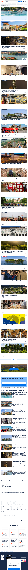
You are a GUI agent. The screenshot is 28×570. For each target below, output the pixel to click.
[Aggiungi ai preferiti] (26, 7)
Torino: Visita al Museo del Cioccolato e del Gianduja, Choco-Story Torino (5, 530)
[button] (14, 13)
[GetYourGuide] (2, 1)
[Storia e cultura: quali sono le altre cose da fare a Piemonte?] (26, 483)
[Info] (10, 5)
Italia (4, 551)
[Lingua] (23, 1)
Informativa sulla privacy (14, 557)
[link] (14, 13)
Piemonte (7, 551)
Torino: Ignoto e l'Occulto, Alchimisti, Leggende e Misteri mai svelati (14, 540)
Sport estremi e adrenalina (5, 488)
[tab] (6, 499)
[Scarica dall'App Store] (9, 558)
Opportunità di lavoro (18, 556)
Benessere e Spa (4, 487)
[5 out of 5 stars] (14, 542)
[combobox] (11, 1)
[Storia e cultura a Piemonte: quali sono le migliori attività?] (26, 492)
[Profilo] (25, 1)
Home (2, 551)
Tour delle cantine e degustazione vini (6, 486)
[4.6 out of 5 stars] (14, 526)
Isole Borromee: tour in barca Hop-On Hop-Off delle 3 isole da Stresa (22, 530)
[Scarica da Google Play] (9, 555)
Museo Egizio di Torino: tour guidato (13, 529)
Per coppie (3, 485)
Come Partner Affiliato (23, 557)
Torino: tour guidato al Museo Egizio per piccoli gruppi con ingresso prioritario (5, 540)
